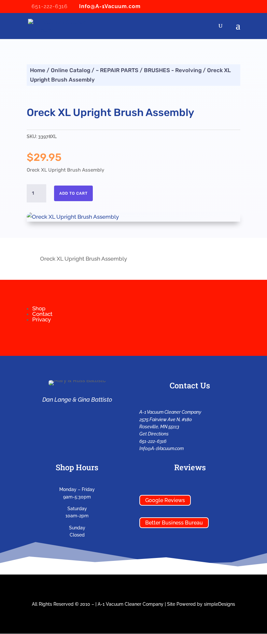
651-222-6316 (152, 441)
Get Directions (154, 433)
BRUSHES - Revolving (173, 70)
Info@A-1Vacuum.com (161, 448)
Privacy (41, 319)
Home (37, 70)
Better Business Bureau (174, 523)
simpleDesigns (219, 604)
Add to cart (73, 193)
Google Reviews (165, 500)
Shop (39, 308)
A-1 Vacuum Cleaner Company (130, 604)
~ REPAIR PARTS (117, 70)
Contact (42, 314)
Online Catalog (70, 70)
